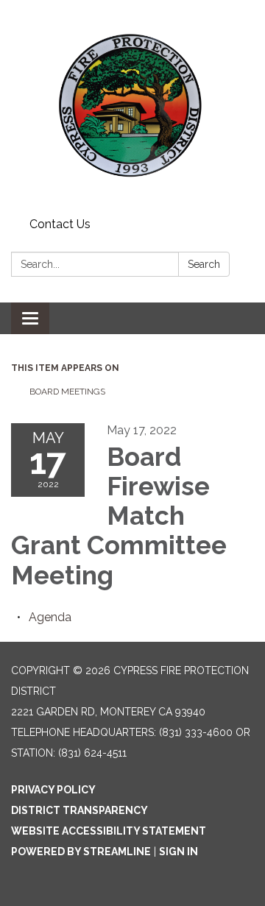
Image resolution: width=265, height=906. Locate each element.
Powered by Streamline (81, 851)
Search (204, 264)
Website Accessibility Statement (108, 831)
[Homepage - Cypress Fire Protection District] (132, 106)
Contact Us (60, 224)
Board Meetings (67, 391)
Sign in (178, 851)
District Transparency (79, 810)
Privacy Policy (53, 790)
